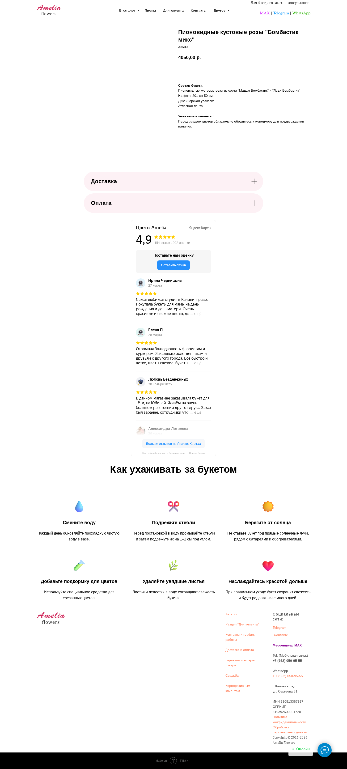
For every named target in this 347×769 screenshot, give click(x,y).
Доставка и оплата (239, 650)
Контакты (199, 10)
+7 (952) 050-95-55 (287, 661)
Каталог (231, 614)
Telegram (281, 13)
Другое (220, 10)
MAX (265, 13)
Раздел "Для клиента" (242, 624)
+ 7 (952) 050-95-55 (288, 676)
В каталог (127, 10)
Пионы (150, 10)
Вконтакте (280, 635)
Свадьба (232, 675)
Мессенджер (283, 645)
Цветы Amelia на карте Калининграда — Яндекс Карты (173, 453)
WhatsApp (301, 13)
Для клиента (173, 10)
